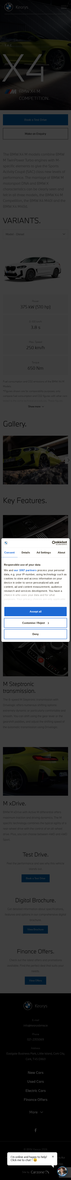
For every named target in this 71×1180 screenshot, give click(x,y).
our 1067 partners (25, 570)
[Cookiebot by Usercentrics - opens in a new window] (52, 543)
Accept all (36, 611)
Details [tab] (26, 552)
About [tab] (61, 552)
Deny (35, 634)
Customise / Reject (33, 622)
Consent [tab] (9, 552)
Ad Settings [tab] (44, 552)
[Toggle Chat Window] (62, 1171)
